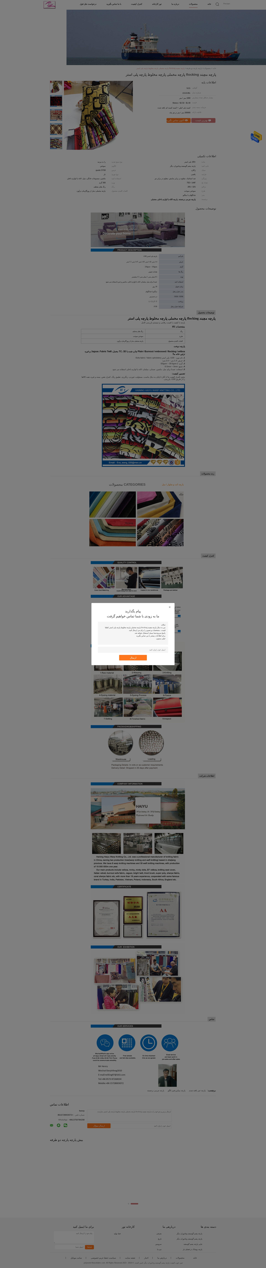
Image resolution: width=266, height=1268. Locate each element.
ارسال (133, 657)
